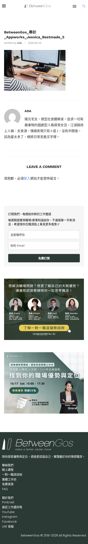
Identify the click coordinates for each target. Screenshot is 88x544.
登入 (27, 178)
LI (8, 526)
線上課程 (8, 470)
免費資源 (8, 484)
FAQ (5, 489)
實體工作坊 (9, 479)
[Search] (84, 6)
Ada (19, 43)
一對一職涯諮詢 (12, 474)
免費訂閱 (44, 258)
